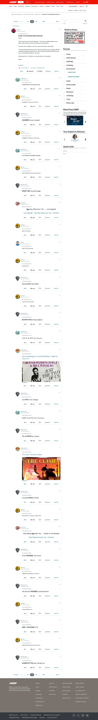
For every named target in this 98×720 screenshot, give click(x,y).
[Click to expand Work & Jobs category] (64, 103)
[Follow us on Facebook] (74, 715)
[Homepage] (13, 2)
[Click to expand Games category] (64, 54)
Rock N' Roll (37, 14)
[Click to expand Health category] (64, 81)
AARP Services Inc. (66, 698)
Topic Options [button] (16, 26)
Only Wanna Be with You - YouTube (41, 537)
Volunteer (38, 690)
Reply (56, 71)
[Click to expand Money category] (64, 88)
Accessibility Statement (35, 715)
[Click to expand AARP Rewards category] (64, 58)
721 (28, 21)
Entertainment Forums (29, 14)
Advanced (85, 23)
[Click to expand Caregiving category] (64, 65)
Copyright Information (14, 717)
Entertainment (70, 69)
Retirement (69, 92)
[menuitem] (10, 7)
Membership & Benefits (40, 2)
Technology (69, 95)
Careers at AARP (66, 687)
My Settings (70, 10)
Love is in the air (25, 67)
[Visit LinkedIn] (87, 715)
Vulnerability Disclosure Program (29, 717)
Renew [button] (27, 2)
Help (80, 10)
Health (68, 81)
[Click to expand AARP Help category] (64, 61)
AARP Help (69, 61)
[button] (87, 6)
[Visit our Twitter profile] (78, 715)
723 (36, 21)
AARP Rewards (71, 58)
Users (64, 23)
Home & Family (70, 84)
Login (84, 2)
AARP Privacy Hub (13, 715)
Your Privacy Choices (52, 717)
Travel (68, 99)
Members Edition (60, 2)
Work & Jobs (70, 103)
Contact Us (51, 683)
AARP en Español (73, 6)
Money (68, 88)
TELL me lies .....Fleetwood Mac (37, 67)
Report (49, 71)
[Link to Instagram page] (83, 715)
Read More (20, 65)
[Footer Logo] (19, 683)
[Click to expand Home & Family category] (64, 84)
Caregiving (69, 65)
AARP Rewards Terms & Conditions (52, 715)
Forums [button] (84, 10)
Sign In (64, 153)
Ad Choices (42, 717)
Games (68, 54)
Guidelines (76, 10)
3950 (43, 21)
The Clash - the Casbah (32, 454)
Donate (37, 687)
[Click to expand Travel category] (64, 99)
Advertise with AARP (67, 683)
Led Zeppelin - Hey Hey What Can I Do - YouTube (41, 213)
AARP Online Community (16, 14)
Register (78, 2)
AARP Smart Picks (51, 2)
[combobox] (75, 20)
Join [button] (21, 2)
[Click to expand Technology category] (64, 95)
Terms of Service (24, 715)
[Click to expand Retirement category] (64, 92)
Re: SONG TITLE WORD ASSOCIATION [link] (50, 14)
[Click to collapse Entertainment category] (64, 69)
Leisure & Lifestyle (73, 76)
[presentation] (64, 121)
